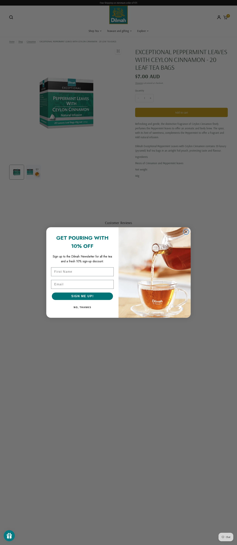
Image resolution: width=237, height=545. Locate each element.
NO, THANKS (82, 307)
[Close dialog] (186, 232)
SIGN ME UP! (82, 296)
